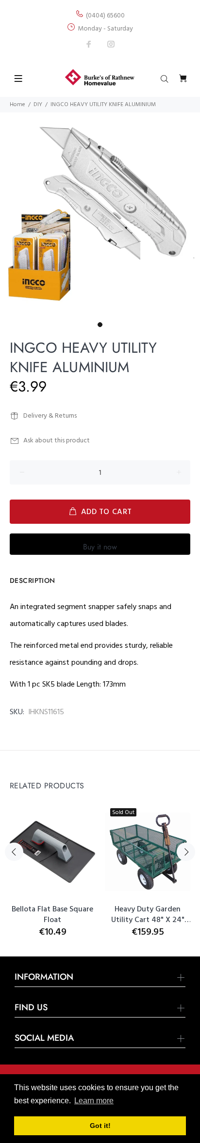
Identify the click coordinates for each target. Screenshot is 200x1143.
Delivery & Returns (50, 416)
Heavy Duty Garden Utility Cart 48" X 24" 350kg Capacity (147, 914)
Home (17, 105)
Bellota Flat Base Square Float (52, 914)
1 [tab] (100, 324)
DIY (37, 105)
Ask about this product (56, 440)
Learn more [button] (94, 1100)
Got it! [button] (100, 1125)
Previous (14, 852)
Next (186, 852)
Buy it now (100, 546)
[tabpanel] (100, 213)
